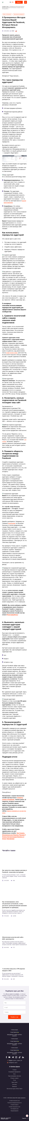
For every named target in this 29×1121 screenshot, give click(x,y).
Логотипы (14, 1084)
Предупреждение (14, 1110)
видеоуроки (11, 523)
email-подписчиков (11, 353)
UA (10, 2)
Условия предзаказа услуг (14, 1106)
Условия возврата (14, 1104)
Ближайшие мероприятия (14, 1071)
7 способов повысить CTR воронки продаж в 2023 (13, 969)
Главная (14, 1069)
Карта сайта (14, 1082)
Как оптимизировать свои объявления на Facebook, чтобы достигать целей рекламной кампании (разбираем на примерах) (14, 904)
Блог (7, 6)
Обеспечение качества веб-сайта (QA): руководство (12, 938)
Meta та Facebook (7, 14)
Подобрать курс (14, 1017)
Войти (19, 2)
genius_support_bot (17, 1060)
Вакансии (14, 1086)
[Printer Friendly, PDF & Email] (16, 31)
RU (12, 2)
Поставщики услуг (14, 1108)
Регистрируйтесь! (12, 614)
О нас (14, 1080)
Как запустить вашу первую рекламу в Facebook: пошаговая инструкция (14, 871)
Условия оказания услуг (14, 1100)
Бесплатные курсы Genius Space (14, 1088)
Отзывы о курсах (14, 1078)
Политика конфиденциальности (15, 1102)
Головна (4, 6)
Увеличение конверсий (19, 14)
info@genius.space (13, 1062)
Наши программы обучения (14, 1076)
